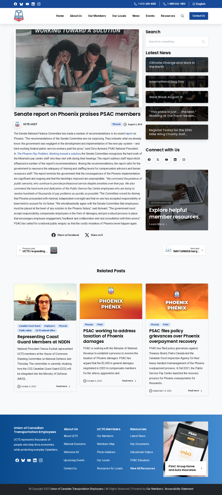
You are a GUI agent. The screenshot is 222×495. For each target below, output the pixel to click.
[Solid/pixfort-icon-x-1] (23, 461)
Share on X (97, 235)
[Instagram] (183, 159)
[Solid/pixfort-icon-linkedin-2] (34, 461)
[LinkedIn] (175, 159)
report (129, 133)
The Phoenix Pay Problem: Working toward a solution (48, 153)
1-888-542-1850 (176, 3)
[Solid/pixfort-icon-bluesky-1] (40, 461)
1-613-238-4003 (147, 3)
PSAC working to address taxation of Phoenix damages (109, 336)
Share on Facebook (68, 235)
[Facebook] (149, 159)
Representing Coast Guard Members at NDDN (43, 339)
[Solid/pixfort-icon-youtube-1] (29, 461)
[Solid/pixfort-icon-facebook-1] (17, 461)
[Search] (203, 41)
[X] (157, 159)
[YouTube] (166, 159)
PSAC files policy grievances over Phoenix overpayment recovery (174, 336)
